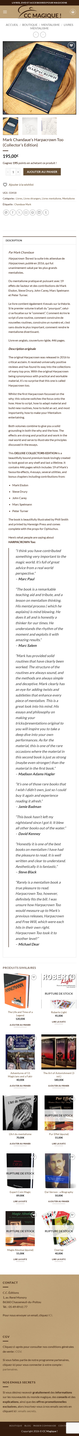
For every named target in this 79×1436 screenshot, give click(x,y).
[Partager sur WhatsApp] (6, 212)
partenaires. (10, 1369)
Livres (19, 198)
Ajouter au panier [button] (20, 1025)
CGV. (18, 1351)
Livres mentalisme (51, 198)
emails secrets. (27, 1411)
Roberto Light (59, 1012)
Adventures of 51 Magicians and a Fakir (20, 1075)
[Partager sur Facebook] (13, 212)
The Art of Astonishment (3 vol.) (58, 1075)
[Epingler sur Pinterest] (33, 212)
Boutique (29, 24)
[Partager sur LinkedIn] (39, 212)
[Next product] (36, 34)
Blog (27, 1425)
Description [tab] (14, 240)
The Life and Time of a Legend (20, 1014)
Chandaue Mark (22, 204)
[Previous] (9, 78)
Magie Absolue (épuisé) (20, 1250)
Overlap (58, 1250)
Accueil (12, 24)
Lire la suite (59, 1022)
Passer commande (44, 1425)
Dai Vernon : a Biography (59, 1192)
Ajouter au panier (42, 171)
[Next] (70, 78)
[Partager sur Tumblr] (46, 212)
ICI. (50, 1315)
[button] (5, 11)
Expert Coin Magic (20, 1192)
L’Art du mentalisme (20, 1134)
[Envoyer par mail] (26, 212)
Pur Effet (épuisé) (59, 1134)
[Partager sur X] (19, 212)
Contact (63, 1425)
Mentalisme (50, 24)
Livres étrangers (32, 198)
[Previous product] (43, 34)
